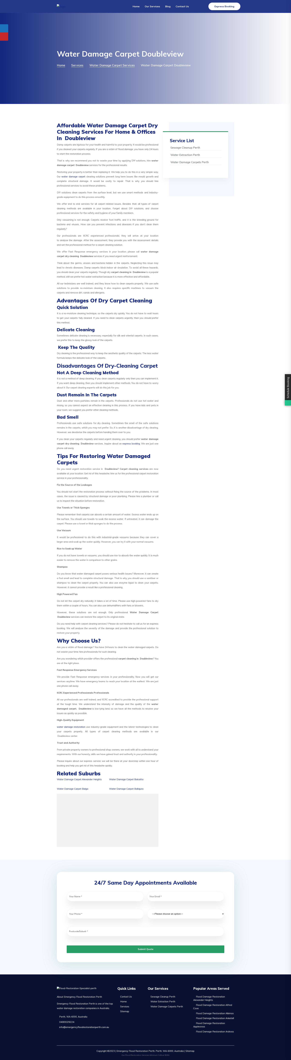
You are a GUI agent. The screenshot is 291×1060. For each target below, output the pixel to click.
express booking (131, 443)
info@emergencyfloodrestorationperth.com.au (84, 1027)
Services (124, 1006)
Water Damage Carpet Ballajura (126, 788)
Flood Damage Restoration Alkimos (215, 1013)
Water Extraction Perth (185, 155)
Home (136, 6)
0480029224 (66, 1021)
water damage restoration (71, 726)
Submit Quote (145, 949)
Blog (168, 6)
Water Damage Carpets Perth (190, 162)
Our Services (152, 6)
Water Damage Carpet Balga (72, 788)
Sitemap (124, 1011)
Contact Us (182, 6)
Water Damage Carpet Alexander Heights (79, 779)
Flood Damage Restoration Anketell (215, 1018)
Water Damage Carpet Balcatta (126, 779)
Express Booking (224, 6)
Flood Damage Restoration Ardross (215, 1031)
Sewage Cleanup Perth (185, 147)
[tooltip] (4, 28)
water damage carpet (73, 176)
